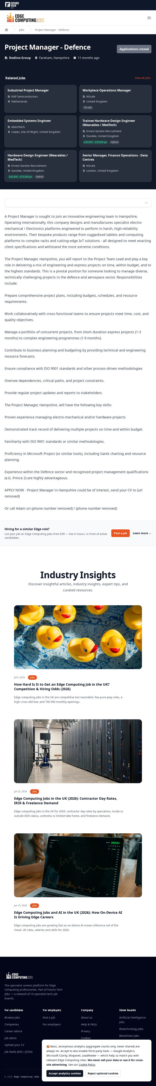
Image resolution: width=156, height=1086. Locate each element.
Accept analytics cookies (65, 1073)
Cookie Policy (87, 1064)
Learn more (142, 533)
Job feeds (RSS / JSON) (18, 1051)
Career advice (13, 1031)
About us (86, 1017)
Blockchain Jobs (129, 1036)
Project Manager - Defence (52, 30)
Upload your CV (14, 1045)
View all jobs (143, 78)
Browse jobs (12, 1017)
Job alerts (11, 1038)
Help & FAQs (89, 1024)
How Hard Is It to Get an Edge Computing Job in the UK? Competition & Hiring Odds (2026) (62, 686)
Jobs (21, 30)
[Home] (6, 30)
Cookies (86, 1038)
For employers (52, 1024)
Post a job (120, 533)
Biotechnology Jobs (131, 1029)
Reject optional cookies (103, 1073)
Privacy (85, 1031)
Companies (12, 1024)
